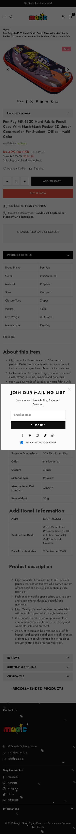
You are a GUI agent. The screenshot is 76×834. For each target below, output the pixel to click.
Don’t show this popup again (40, 442)
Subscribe (38, 425)
